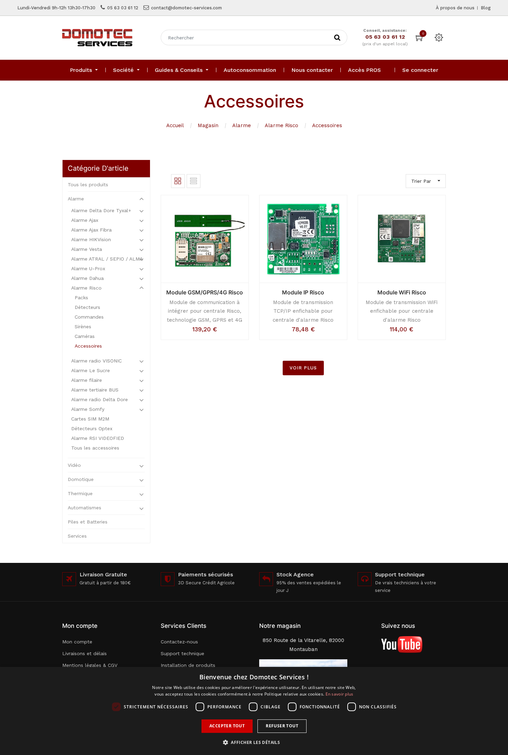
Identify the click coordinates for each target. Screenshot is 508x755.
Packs (81, 297)
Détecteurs (87, 307)
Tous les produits (88, 184)
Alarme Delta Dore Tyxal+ (101, 210)
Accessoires (327, 125)
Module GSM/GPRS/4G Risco (204, 292)
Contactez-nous (179, 641)
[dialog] (254, 711)
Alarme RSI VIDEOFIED (97, 438)
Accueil (175, 125)
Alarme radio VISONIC (96, 361)
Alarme (241, 125)
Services (77, 536)
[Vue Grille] (178, 181)
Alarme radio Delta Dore (99, 399)
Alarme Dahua (87, 278)
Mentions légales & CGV (89, 665)
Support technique (182, 653)
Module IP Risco (303, 292)
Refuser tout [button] (282, 726)
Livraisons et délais (84, 653)
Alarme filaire (86, 380)
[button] (254, 742)
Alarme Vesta (86, 249)
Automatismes (84, 507)
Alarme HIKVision (91, 239)
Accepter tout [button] (227, 726)
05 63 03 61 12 (122, 7)
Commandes (89, 317)
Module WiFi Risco (401, 292)
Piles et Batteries (87, 522)
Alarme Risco (281, 125)
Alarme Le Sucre (90, 370)
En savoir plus (340, 694)
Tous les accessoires (95, 448)
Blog (486, 7)
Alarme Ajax (84, 220)
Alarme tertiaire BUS (95, 390)
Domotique (81, 479)
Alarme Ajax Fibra (91, 230)
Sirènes (83, 326)
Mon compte (77, 641)
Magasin (208, 125)
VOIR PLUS (303, 367)
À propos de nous (455, 7)
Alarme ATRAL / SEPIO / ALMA (107, 259)
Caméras (85, 336)
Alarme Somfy (87, 409)
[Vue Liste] (193, 181)
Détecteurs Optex (91, 428)
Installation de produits (188, 665)
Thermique (80, 493)
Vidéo (74, 465)
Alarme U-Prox (88, 268)
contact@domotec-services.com (186, 7)
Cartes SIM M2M (90, 419)
